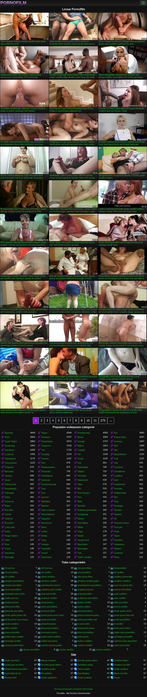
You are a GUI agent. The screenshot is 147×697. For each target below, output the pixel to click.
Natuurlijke (83, 467)
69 (115, 518)
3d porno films (84, 568)
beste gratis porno (123, 611)
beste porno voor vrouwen (17, 619)
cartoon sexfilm (85, 645)
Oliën (7, 540)
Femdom (118, 540)
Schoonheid (11, 463)
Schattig (45, 454)
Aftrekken (45, 501)
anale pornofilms (13, 589)
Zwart (7, 480)
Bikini (80, 527)
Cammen (118, 553)
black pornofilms (86, 632)
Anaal (80, 458)
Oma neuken (84, 669)
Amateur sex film (122, 665)
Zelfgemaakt (120, 493)
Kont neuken (84, 493)
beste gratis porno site (15, 615)
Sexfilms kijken (121, 660)
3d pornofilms (11, 572)
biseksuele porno (86, 628)
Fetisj (7, 531)
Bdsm (7, 506)
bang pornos (47, 602)
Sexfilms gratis (48, 669)
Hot (79, 463)
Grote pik (45, 480)
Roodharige (10, 488)
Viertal (8, 514)
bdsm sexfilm (84, 607)
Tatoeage (9, 493)
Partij (116, 531)
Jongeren (46, 446)
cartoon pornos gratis (51, 645)
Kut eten (9, 510)
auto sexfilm (120, 598)
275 (103, 420)
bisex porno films (122, 628)
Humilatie (46, 548)
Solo (43, 488)
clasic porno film (122, 645)
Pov (79, 497)
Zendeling (10, 446)
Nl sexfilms (46, 673)
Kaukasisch (119, 484)
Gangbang (83, 514)
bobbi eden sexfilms (51, 637)
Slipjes (81, 471)
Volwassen (119, 544)
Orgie (80, 531)
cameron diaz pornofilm (125, 641)
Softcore (9, 518)
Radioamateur (48, 467)
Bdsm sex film (120, 673)
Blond (80, 437)
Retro (116, 557)
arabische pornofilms (88, 598)
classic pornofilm (31, 649)
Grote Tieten (11, 441)
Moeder (45, 506)
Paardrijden (47, 441)
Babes (81, 446)
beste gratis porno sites (52, 615)
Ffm (116, 497)
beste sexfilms (12, 624)
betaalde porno (48, 624)
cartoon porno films (14, 645)
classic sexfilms (103, 649)
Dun (43, 493)
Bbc (79, 488)
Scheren (118, 441)
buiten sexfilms (85, 641)
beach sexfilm (120, 607)
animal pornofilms (122, 589)
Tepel (116, 536)
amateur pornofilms (14, 581)
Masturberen (120, 454)
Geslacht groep (48, 484)
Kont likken (83, 523)
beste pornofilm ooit (87, 619)
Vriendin (118, 488)
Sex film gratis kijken (88, 660)
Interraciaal (10, 484)
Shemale (82, 476)
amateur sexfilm (49, 581)
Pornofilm (13, 3)
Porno (117, 677)
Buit (116, 446)
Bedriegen (83, 548)
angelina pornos (86, 589)
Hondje (81, 441)
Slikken (117, 548)
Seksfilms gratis (85, 665)
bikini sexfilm (11, 628)
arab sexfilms (120, 594)
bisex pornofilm (12, 632)
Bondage (118, 506)
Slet (116, 463)
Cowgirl (81, 450)
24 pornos (10, 568)
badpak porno (11, 602)
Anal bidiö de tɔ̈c (13, 673)
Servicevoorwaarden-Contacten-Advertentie (73, 689)
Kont (7, 437)
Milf (115, 450)
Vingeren (9, 467)
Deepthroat (119, 471)
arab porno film (48, 594)
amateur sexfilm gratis (88, 581)
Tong (43, 540)
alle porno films (85, 577)
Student (118, 514)
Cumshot (118, 467)
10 (88, 420)
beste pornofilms (122, 619)
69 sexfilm (10, 577)
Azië (116, 458)
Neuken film (10, 677)
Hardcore (45, 437)
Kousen (45, 458)
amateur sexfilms (122, 581)
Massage (9, 557)
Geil (43, 463)
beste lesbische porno (88, 615)
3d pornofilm (120, 568)
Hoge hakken (11, 536)
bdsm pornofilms (49, 607)
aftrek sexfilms (48, 577)
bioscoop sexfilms (50, 628)
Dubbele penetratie (87, 510)
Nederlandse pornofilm (16, 669)
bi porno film (84, 624)
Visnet (44, 553)
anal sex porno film (123, 585)
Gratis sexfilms (121, 669)
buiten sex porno (49, 641)
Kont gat (118, 527)
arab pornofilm (85, 594)
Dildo (7, 497)
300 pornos (46, 568)
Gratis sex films (12, 660)
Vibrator (118, 510)
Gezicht (45, 497)
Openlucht (83, 480)
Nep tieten (83, 544)
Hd (79, 454)
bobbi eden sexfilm (14, 637)
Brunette (9, 433)
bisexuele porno (49, 632)
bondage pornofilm (123, 637)
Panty (7, 548)
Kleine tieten (120, 437)
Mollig (44, 536)
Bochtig (81, 506)
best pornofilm (48, 611)
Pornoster (46, 471)
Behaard (9, 471)
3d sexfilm (46, 572)
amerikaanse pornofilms (89, 585)
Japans (8, 476)
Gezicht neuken (121, 523)
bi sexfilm (118, 624)
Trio (43, 450)
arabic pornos (11, 598)
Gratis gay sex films (14, 665)
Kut (115, 433)
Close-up (9, 501)
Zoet (116, 480)
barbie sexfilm (84, 602)
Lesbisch (9, 454)
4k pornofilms (84, 572)
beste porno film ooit (124, 615)
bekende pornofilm (14, 611)
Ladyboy (118, 476)
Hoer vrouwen (48, 510)
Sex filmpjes (83, 673)
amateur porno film (123, 577)
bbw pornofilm (121, 602)
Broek (80, 536)
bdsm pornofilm (12, 607)
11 (95, 420)
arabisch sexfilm (49, 598)
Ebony (81, 518)
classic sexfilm (67, 649)
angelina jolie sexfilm (51, 589)
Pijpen (44, 433)
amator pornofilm (13, 585)
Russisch (9, 523)
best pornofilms (85, 611)
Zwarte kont (83, 540)
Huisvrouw (46, 523)
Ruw (7, 544)
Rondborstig (84, 433)
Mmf (80, 501)
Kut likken (9, 450)
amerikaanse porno (50, 585)
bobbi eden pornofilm (124, 632)
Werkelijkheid (47, 514)
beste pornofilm (48, 619)
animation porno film (15, 594)
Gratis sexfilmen (49, 677)
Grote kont (46, 557)
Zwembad (10, 553)
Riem (43, 527)
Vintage (45, 544)
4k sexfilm (119, 572)
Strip (80, 484)
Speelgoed (10, 458)
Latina (44, 531)
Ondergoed (46, 476)
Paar (116, 501)
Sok (79, 553)
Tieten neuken (85, 557)
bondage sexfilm (13, 641)
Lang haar (10, 527)
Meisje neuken (48, 660)
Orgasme (45, 518)
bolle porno (83, 637)
